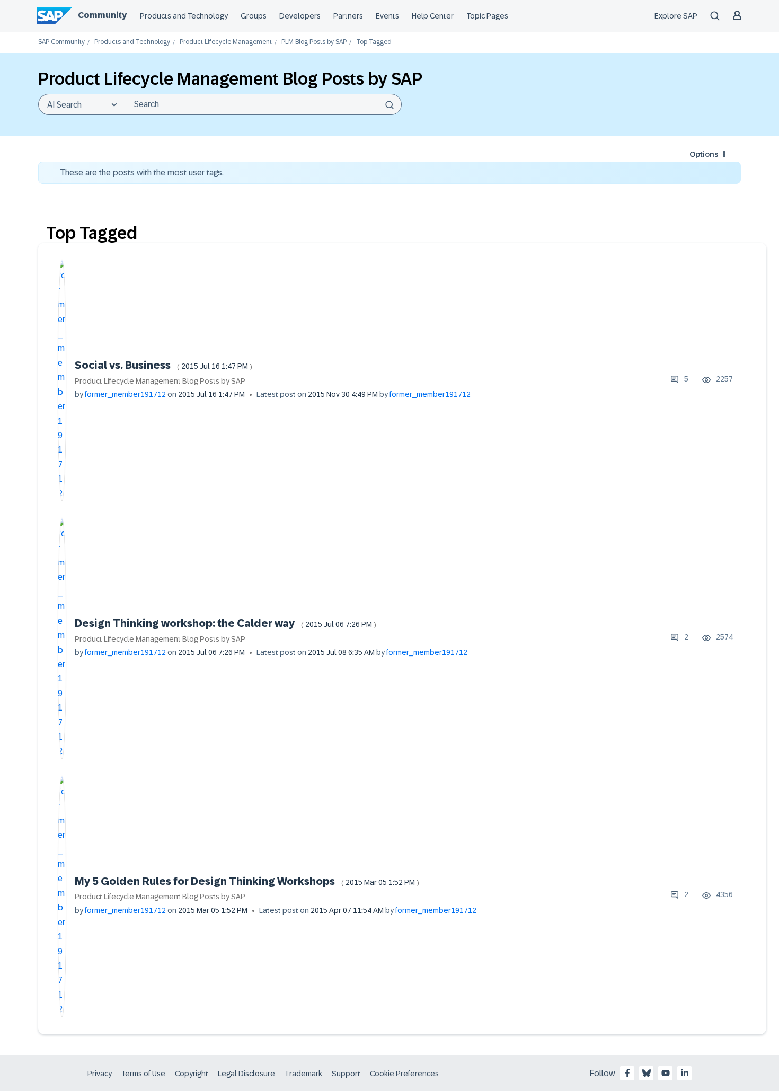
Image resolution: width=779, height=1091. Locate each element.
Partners (348, 16)
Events (387, 16)
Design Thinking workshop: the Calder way (225, 623)
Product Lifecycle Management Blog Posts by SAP (160, 381)
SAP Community (61, 42)
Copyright (191, 1073)
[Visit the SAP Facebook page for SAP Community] (627, 1073)
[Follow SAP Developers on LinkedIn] (684, 1073)
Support (346, 1073)
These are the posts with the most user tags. (142, 172)
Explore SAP (675, 16)
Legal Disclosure (246, 1073)
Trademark (303, 1073)
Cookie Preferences (404, 1073)
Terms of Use (143, 1073)
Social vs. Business (163, 365)
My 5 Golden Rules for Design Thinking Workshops (247, 881)
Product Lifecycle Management (226, 42)
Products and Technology (184, 16)
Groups (254, 16)
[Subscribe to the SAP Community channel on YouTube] (665, 1073)
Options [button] (703, 154)
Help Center (433, 16)
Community (102, 15)
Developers (300, 16)
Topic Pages (487, 16)
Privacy (99, 1073)
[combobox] (262, 104)
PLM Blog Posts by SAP (314, 42)
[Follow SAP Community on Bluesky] (646, 1073)
